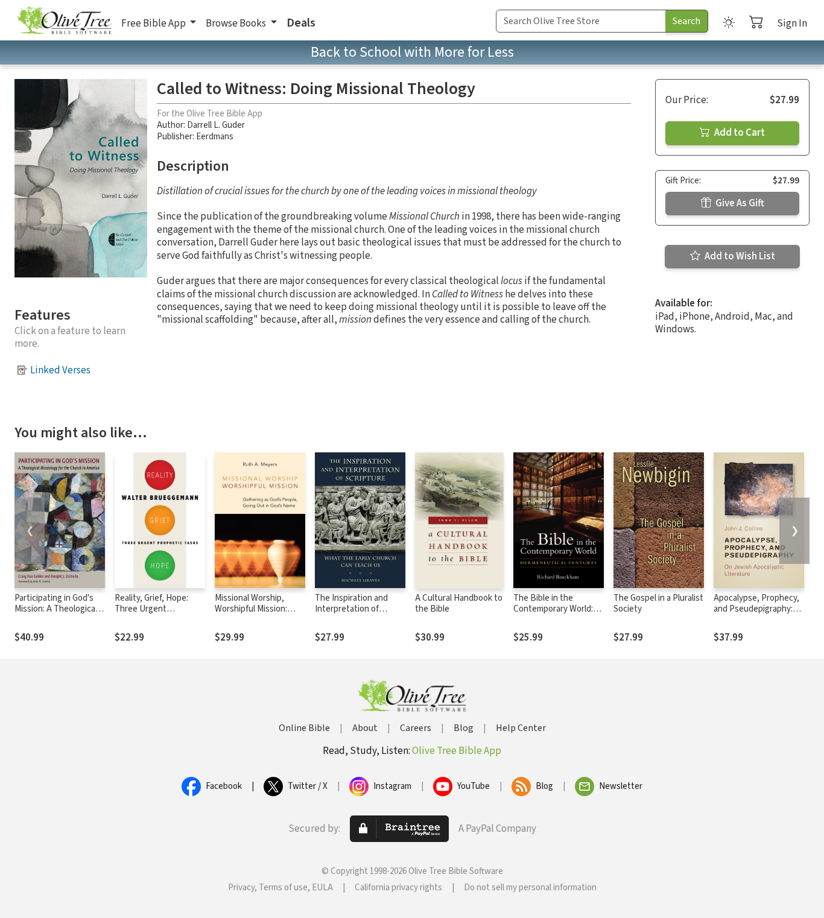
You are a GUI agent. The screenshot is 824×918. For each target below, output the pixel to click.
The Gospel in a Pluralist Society (658, 604)
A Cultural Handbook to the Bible (458, 604)
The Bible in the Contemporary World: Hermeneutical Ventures (553, 615)
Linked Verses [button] (60, 370)
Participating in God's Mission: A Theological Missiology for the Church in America (55, 615)
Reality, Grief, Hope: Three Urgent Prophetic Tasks (151, 609)
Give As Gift (739, 203)
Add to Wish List (739, 256)
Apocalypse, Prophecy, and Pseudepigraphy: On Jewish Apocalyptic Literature (756, 615)
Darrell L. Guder (216, 125)
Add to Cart (738, 132)
